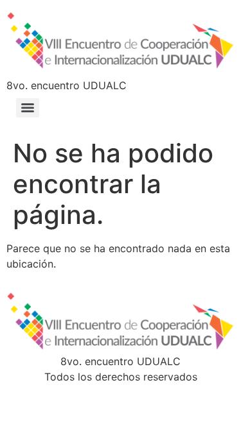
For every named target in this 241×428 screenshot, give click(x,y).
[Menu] (27, 107)
